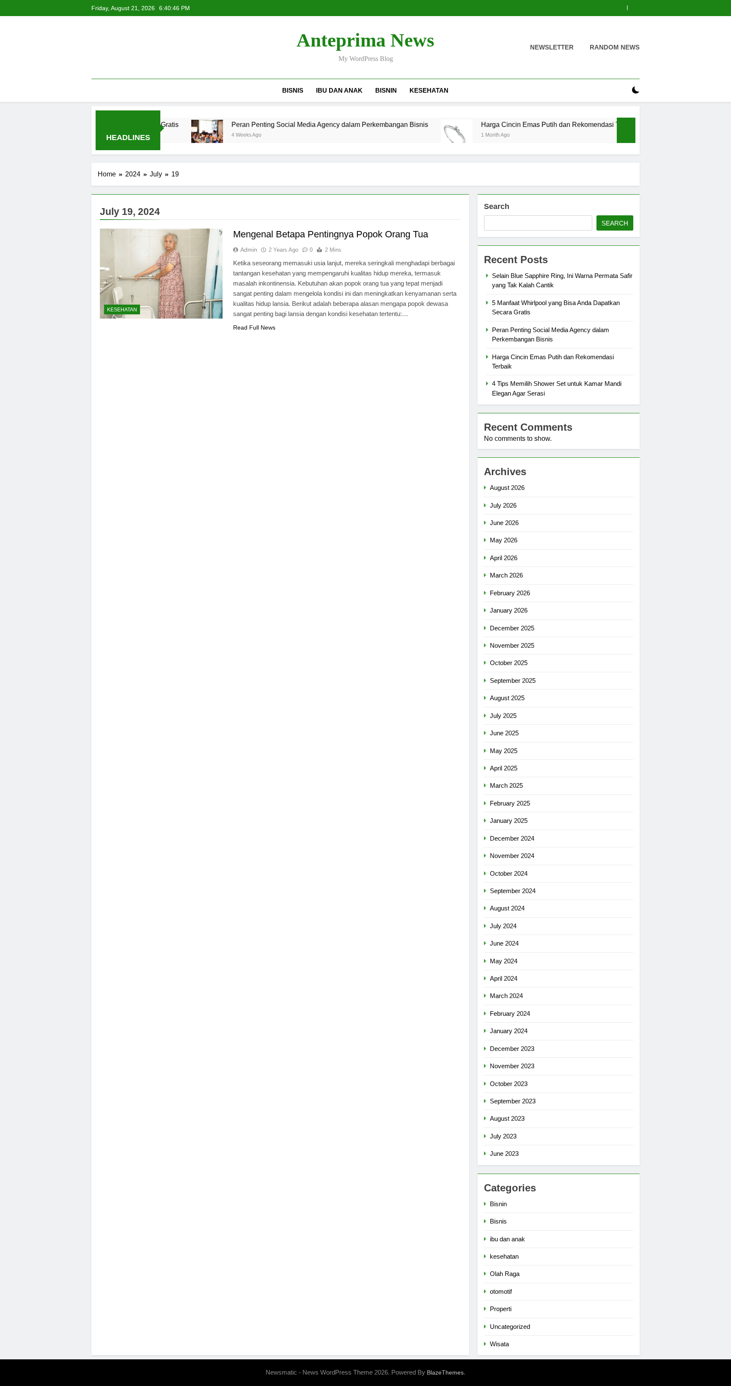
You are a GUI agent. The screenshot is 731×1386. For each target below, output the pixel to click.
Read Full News (254, 327)
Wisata (499, 1344)
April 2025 (503, 768)
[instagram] (107, 48)
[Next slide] (633, 7)
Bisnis (292, 90)
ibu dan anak (339, 90)
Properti (500, 1308)
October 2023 (509, 1083)
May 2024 (503, 961)
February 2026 (510, 593)
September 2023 (513, 1101)
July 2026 (503, 505)
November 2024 (512, 855)
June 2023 (504, 1153)
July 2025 (503, 715)
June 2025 (504, 733)
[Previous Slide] (621, 7)
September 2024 (513, 890)
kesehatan (428, 90)
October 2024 (509, 873)
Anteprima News (365, 40)
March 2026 (506, 575)
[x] (117, 48)
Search (496, 206)
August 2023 (507, 1118)
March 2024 (506, 995)
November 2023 (512, 1066)
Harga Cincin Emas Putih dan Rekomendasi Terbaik (519, 124)
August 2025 (507, 697)
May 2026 (503, 540)
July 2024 (503, 926)
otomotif (501, 1291)
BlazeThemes (445, 1372)
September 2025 (513, 680)
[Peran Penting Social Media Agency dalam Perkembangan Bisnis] (167, 135)
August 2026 (507, 487)
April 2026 (503, 557)
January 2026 (509, 610)
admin (248, 249)
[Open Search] (621, 90)
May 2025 (503, 750)
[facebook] (96, 48)
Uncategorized (510, 1326)
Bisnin (386, 90)
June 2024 (504, 943)
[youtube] (137, 48)
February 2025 (510, 803)
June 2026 (504, 522)
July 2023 (503, 1136)
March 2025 (506, 785)
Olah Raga (504, 1273)
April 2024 (503, 978)
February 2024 (510, 1013)
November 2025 (512, 645)
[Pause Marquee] (626, 130)
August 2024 (507, 908)
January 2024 (509, 1030)
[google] (127, 48)
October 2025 (509, 662)
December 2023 (512, 1048)
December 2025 (512, 628)
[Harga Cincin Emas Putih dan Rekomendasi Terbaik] (416, 135)
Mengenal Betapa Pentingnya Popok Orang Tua (330, 234)
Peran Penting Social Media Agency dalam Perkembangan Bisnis (289, 124)
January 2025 (509, 820)
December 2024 (512, 838)
